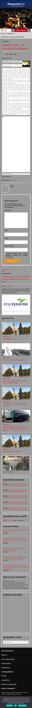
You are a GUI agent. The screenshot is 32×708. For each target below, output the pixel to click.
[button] (13, 30)
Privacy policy (22, 705)
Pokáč (5, 84)
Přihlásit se (4, 655)
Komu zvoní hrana (9, 339)
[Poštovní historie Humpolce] (16, 441)
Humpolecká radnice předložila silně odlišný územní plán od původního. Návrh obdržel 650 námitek (15, 540)
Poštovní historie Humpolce (12, 451)
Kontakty (3, 676)
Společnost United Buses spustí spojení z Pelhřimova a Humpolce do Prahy (15, 428)
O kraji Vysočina (6, 273)
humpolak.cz (16, 3)
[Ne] (30, 702)
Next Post (5, 269)
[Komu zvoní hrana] (16, 328)
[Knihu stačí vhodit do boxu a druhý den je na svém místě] (16, 370)
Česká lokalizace (5, 667)
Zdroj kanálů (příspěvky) (7, 659)
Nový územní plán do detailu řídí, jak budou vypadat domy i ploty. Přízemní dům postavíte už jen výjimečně (15, 567)
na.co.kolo (23, 80)
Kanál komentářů (6, 663)
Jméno (6, 230)
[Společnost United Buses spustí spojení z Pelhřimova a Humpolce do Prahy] (16, 416)
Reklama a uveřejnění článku (8, 684)
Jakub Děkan (7, 110)
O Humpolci (5, 41)
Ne (15, 705)
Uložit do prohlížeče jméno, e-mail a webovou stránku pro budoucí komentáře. (17, 255)
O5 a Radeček (7, 99)
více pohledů (16, 472)
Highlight (6, 92)
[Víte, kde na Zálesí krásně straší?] (16, 349)
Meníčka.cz (9, 520)
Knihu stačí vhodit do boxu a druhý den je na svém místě (15, 382)
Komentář (8, 210)
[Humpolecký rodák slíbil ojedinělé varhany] (16, 393)
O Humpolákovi (5, 680)
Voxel (5, 103)
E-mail (6, 238)
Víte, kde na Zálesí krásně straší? (14, 360)
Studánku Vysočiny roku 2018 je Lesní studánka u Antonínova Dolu (16, 279)
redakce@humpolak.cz (20, 581)
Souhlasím (9, 705)
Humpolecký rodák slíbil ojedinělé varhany (15, 405)
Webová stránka (9, 246)
